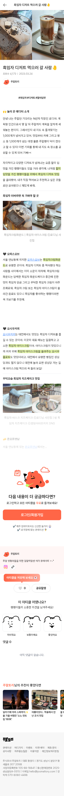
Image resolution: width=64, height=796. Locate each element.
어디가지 (18, 747)
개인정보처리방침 (50, 751)
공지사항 (7, 751)
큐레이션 (7, 747)
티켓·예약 (39, 747)
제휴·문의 (52, 747)
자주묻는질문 (20, 751)
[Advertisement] (32, 311)
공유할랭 (41, 588)
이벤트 (29, 747)
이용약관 (34, 751)
